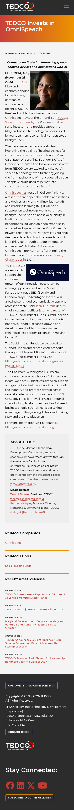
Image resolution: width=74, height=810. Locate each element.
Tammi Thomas (19, 494)
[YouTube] (43, 785)
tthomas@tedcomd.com (25, 498)
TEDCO (22, 82)
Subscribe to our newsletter (29, 797)
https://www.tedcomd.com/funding (29, 427)
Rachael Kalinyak (20, 503)
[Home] (19, 7)
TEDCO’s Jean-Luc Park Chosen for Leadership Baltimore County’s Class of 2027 (35, 660)
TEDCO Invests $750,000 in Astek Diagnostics (34, 609)
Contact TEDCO (19, 732)
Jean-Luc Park (45, 306)
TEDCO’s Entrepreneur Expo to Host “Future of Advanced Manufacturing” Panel (35, 596)
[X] (32, 785)
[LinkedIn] (21, 785)
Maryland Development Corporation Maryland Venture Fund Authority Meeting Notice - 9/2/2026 (35, 625)
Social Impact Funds (18, 565)
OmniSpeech (14, 192)
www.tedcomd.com (22, 483)
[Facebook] (11, 785)
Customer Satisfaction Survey (30, 685)
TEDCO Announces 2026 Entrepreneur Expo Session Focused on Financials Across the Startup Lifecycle (33, 643)
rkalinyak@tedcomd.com (26, 512)
